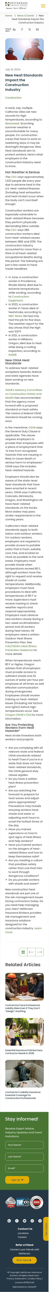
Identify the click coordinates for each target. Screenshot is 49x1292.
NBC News (15, 316)
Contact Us (25, 1229)
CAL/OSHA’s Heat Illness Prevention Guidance (21, 648)
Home (8, 15)
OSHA (32, 427)
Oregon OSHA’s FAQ (18, 715)
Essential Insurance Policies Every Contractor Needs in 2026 (23, 1052)
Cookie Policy (34, 1279)
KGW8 (12, 355)
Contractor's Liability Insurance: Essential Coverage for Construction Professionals (23, 1095)
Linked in (9, 1221)
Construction (13, 98)
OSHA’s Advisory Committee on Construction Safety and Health (23, 394)
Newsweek (12, 123)
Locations (23, 1233)
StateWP (32, 1287)
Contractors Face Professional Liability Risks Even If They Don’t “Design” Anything (22, 1008)
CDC (14, 177)
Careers (22, 1237)
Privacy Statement (16, 1279)
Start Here (22, 1260)
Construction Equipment (18, 298)
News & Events (25, 15)
